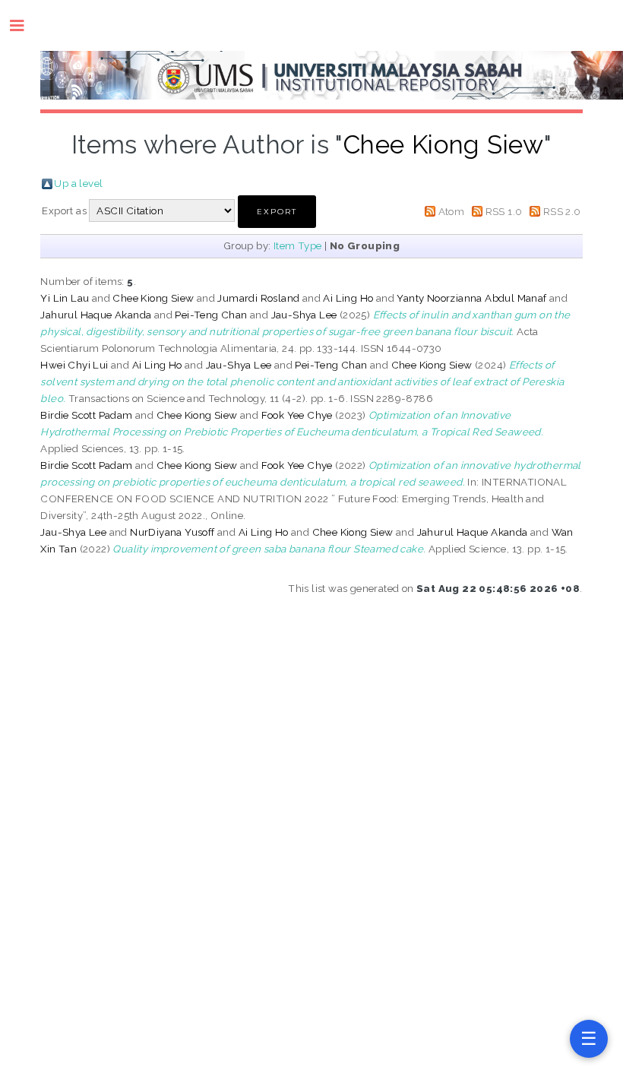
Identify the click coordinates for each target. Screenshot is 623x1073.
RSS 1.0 (504, 211)
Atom (451, 211)
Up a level (78, 183)
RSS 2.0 (562, 211)
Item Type (298, 245)
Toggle (24, 25)
